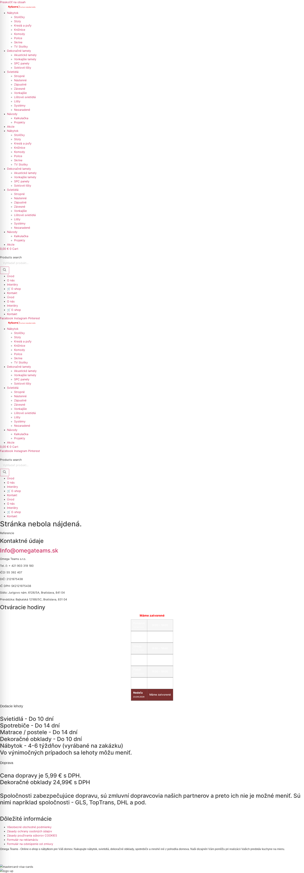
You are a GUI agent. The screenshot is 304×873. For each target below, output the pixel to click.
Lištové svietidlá (25, 97)
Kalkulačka (21, 118)
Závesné (19, 88)
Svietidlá (12, 72)
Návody (12, 114)
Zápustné (20, 84)
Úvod (10, 276)
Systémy (20, 105)
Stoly (17, 21)
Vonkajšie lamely (25, 59)
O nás (11, 280)
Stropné (19, 76)
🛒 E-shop (14, 288)
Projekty (19, 122)
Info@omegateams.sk (29, 550)
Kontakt (12, 293)
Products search (11, 257)
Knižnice (19, 29)
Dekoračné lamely (19, 50)
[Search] (4, 270)
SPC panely (21, 63)
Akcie (10, 126)
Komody (19, 34)
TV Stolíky (21, 46)
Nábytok (12, 13)
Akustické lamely (25, 55)
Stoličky (19, 17)
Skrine (18, 42)
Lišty (17, 101)
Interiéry (12, 284)
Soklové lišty (22, 67)
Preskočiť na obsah (13, 2)
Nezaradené (22, 109)
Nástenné (20, 80)
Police (18, 38)
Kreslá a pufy (22, 25)
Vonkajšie (20, 93)
